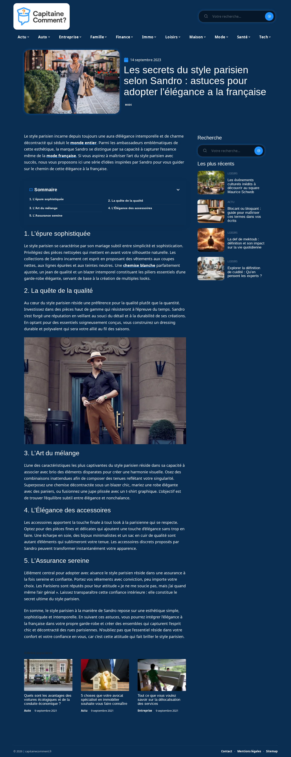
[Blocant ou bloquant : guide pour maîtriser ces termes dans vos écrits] (210, 211)
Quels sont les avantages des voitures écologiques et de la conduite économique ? (47, 700)
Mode (128, 104)
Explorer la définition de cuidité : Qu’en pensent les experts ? (245, 272)
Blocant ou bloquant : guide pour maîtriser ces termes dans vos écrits (244, 215)
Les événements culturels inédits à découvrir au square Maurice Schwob (243, 186)
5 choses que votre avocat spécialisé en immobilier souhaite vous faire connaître (104, 700)
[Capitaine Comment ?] (41, 16)
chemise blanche (139, 265)
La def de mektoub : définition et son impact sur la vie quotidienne (246, 243)
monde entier (83, 142)
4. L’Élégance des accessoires (130, 208)
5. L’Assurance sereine (45, 215)
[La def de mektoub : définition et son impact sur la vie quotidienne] (210, 240)
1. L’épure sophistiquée (46, 199)
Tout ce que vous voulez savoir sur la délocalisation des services (159, 700)
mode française (61, 155)
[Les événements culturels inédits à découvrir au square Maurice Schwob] (210, 182)
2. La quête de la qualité (125, 200)
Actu (84, 710)
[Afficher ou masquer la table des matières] (119, 189)
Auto (27, 710)
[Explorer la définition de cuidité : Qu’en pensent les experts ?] (210, 268)
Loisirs (233, 173)
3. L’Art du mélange (43, 208)
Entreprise (145, 710)
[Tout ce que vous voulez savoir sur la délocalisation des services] (162, 675)
